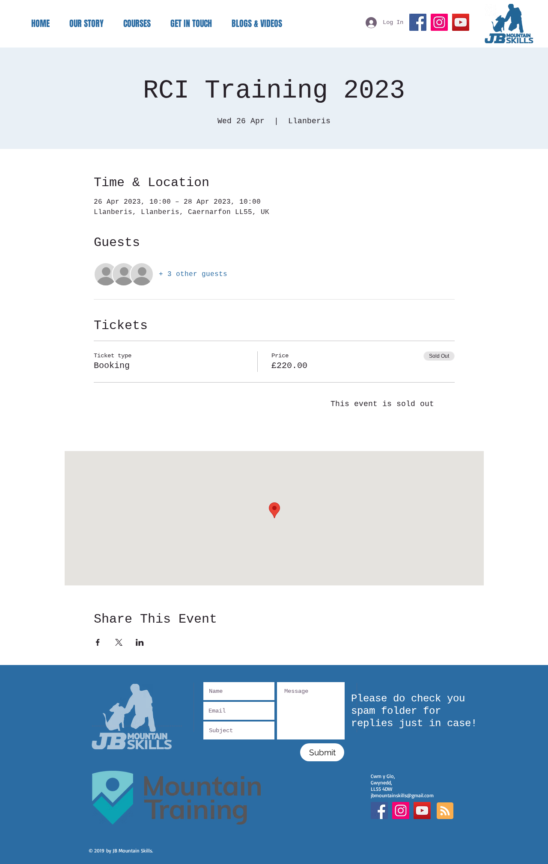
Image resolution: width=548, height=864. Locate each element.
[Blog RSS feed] (445, 811)
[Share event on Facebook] (98, 642)
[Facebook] (417, 22)
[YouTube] (460, 22)
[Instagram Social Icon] (400, 810)
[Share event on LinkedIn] (140, 642)
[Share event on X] (119, 642)
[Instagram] (439, 22)
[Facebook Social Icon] (379, 810)
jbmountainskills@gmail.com (402, 795)
